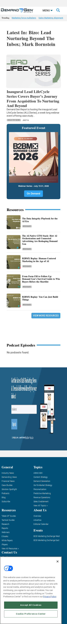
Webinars (27, 226)
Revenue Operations (42, 497)
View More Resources (46, 315)
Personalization (40, 489)
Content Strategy (41, 477)
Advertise (37, 520)
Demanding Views (9, 477)
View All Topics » (40, 506)
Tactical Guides (8, 520)
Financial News (8, 481)
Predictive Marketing (42, 493)
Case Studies (7, 485)
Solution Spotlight (9, 489)
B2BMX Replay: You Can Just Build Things (40, 298)
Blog (4, 497)
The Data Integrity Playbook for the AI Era (40, 220)
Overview (37, 516)
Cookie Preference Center (31, 614)
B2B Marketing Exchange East (46, 540)
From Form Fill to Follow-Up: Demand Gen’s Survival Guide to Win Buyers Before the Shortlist (41, 279)
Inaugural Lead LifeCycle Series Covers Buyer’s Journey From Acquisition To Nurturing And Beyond (33, 98)
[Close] (57, 561)
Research (5, 524)
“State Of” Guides (9, 516)
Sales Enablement (41, 502)
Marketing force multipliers (24, 18)
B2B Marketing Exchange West (47, 536)
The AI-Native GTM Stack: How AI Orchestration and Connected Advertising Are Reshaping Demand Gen (40, 240)
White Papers (7, 540)
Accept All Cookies (30, 605)
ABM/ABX (38, 473)
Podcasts (5, 493)
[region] (31, 590)
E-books (5, 536)
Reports (5, 528)
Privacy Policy (49, 596)
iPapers (5, 545)
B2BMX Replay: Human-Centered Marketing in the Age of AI (39, 260)
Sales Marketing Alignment (51, 18)
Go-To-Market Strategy (43, 485)
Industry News (13, 120)
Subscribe (6, 502)
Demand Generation (42, 481)
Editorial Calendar (41, 524)
